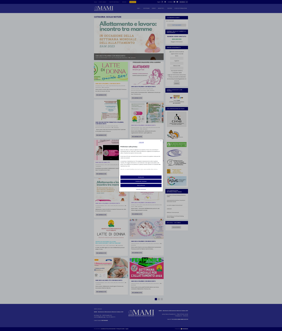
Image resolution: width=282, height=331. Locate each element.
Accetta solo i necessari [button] (141, 181)
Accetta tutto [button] (141, 177)
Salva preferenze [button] (141, 185)
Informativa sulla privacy (141, 189)
